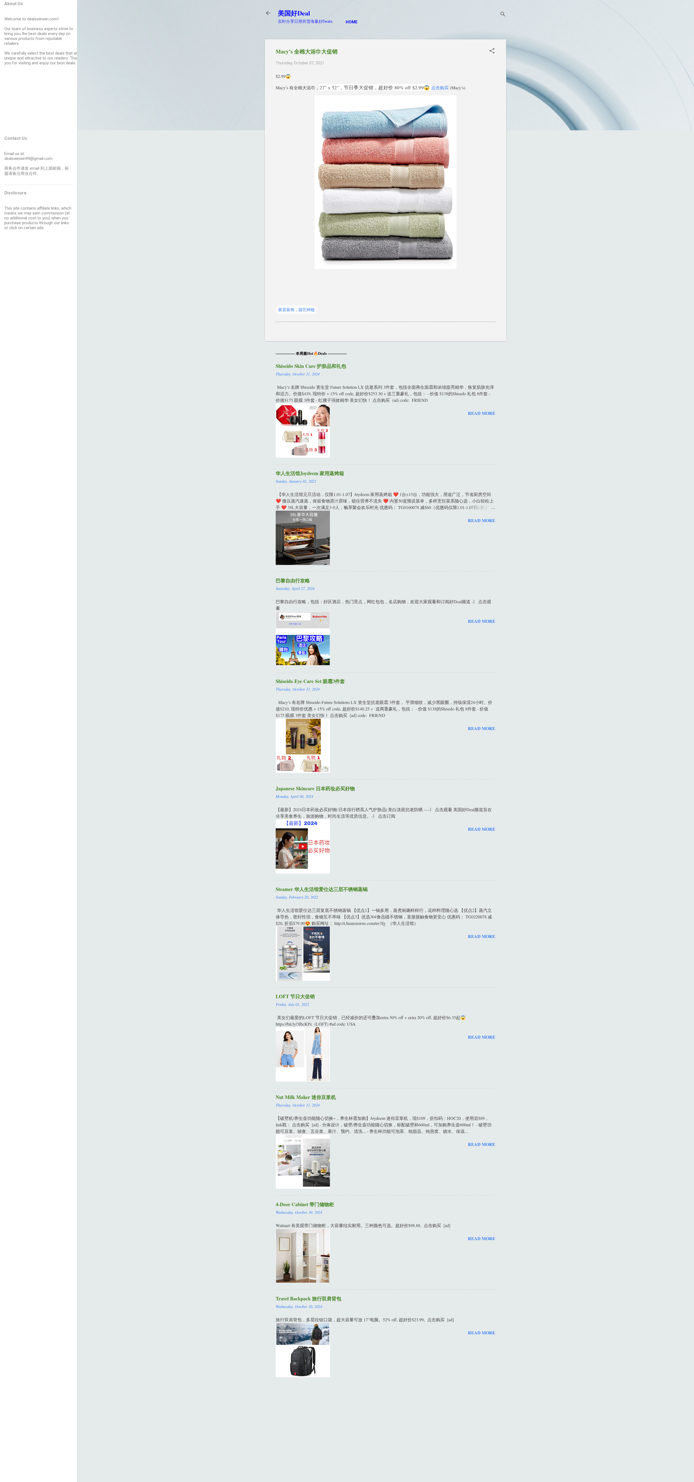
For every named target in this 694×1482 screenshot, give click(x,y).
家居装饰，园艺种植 (296, 309)
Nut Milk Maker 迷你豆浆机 (306, 1097)
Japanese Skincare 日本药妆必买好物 (315, 788)
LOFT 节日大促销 (295, 996)
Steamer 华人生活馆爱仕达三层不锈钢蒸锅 (322, 889)
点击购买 (440, 87)
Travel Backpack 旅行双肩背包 (308, 1298)
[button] (492, 51)
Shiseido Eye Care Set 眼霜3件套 (310, 681)
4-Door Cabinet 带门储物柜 (305, 1204)
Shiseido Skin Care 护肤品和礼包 (311, 365)
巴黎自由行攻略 (293, 580)
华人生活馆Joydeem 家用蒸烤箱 (310, 473)
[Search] (503, 15)
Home (352, 22)
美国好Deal (294, 13)
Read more (481, 413)
